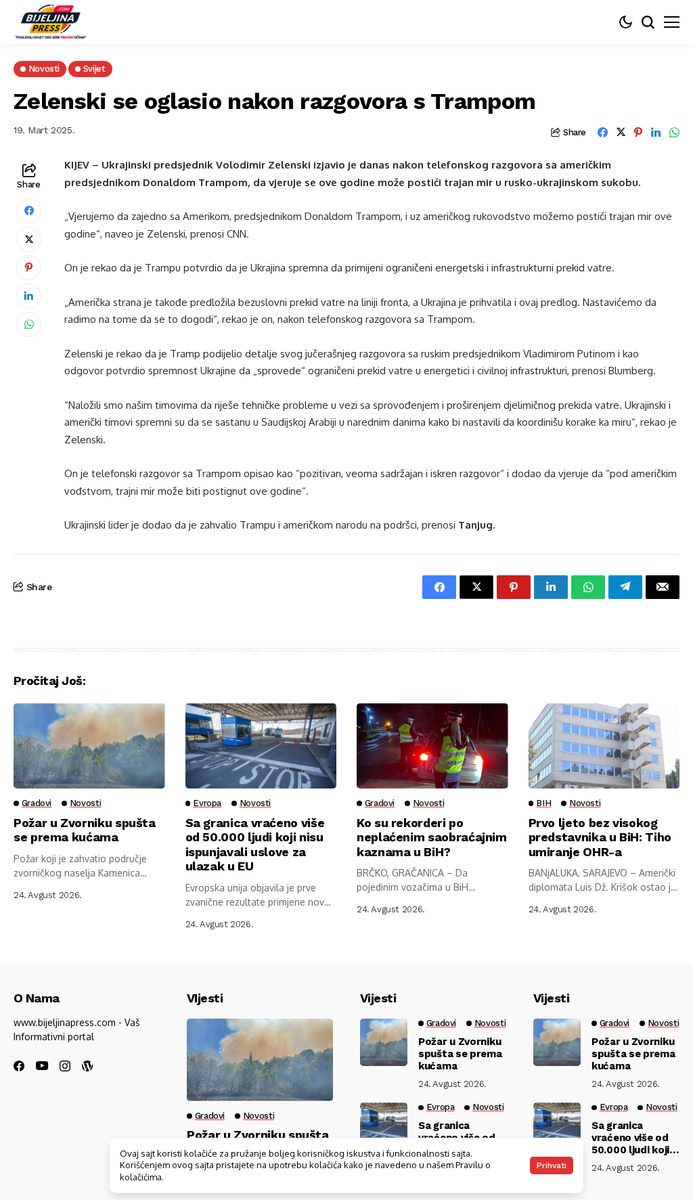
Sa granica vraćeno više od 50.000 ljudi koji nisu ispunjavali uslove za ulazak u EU (255, 845)
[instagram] (65, 1066)
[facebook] (19, 1066)
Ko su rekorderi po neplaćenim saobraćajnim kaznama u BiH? (432, 837)
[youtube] (42, 1066)
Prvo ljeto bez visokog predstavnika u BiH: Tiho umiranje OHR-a (600, 837)
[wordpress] (87, 1066)
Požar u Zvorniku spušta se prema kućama (85, 830)
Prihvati (551, 1165)
